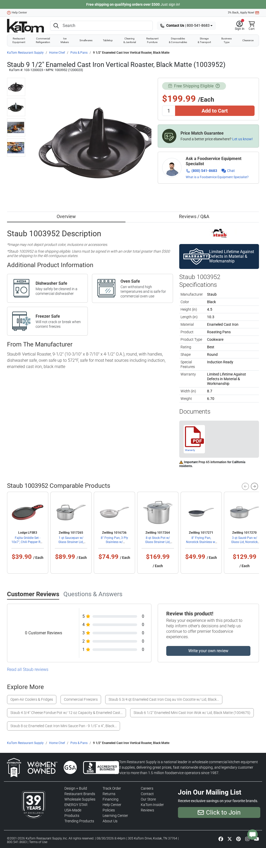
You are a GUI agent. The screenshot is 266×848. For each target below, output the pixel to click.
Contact (147, 794)
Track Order (112, 788)
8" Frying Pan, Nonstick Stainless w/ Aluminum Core (201, 542)
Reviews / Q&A (194, 216)
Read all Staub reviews (27, 669)
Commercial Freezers (81, 699)
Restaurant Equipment (18, 40)
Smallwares (85, 40)
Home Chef (57, 52)
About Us (110, 821)
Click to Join (223, 812)
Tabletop (108, 40)
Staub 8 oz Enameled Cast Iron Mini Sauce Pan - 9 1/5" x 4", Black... (63, 726)
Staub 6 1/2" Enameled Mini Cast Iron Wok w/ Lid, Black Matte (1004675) (192, 713)
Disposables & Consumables (178, 40)
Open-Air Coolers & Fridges (31, 699)
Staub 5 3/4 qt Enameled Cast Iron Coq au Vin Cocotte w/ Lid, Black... (164, 699)
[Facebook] (220, 838)
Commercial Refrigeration (43, 40)
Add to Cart (215, 111)
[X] (229, 838)
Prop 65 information (212, 462)
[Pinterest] (238, 838)
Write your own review (208, 650)
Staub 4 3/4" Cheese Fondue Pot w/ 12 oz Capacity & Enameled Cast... (66, 713)
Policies (109, 810)
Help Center (19, 12)
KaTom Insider (152, 805)
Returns (109, 794)
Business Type (226, 40)
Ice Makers (65, 40)
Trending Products (79, 821)
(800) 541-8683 (204, 171)
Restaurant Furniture (152, 40)
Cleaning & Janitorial (129, 40)
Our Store (148, 799)
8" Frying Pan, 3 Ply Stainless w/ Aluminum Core (114, 542)
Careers (147, 788)
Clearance (248, 40)
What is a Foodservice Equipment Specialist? (217, 177)
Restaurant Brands (79, 794)
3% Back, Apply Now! (241, 12)
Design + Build (75, 788)
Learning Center (115, 816)
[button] (239, 25)
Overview (66, 216)
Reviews (147, 810)
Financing (110, 799)
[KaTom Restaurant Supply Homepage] (25, 25)
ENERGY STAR (76, 805)
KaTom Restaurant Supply (25, 52)
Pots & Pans (79, 52)
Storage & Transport (204, 40)
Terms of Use (38, 842)
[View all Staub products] (219, 233)
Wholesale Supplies (79, 799)
